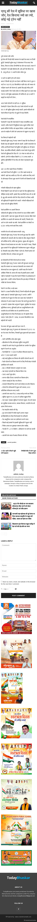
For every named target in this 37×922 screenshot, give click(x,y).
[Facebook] (18, 909)
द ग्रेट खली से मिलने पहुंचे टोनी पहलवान (8, 452)
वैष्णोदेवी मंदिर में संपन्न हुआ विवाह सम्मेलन (28, 452)
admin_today (7, 29)
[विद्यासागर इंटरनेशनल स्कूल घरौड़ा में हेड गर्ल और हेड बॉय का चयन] (6, 526)
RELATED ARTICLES (9, 495)
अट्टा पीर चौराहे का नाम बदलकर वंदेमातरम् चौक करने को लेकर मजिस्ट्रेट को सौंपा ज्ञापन (22, 506)
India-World (5, 27)
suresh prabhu (12, 442)
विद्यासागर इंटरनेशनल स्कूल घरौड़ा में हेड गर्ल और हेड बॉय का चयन (23, 525)
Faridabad (5, 518)
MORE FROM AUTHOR (10, 498)
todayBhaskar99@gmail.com (26, 896)
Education (5, 529)
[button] (34, 3)
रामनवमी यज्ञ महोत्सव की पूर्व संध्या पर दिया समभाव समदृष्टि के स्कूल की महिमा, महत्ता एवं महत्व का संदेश (23, 516)
